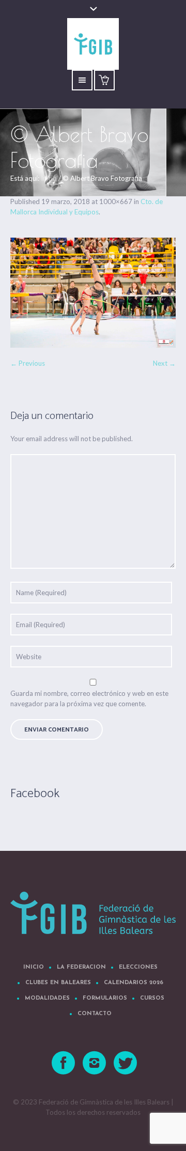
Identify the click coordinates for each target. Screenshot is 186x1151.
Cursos (152, 998)
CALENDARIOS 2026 (133, 983)
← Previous (27, 363)
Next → (164, 363)
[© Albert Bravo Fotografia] (93, 293)
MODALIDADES (47, 998)
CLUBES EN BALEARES (58, 983)
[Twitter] (126, 1063)
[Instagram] (95, 1063)
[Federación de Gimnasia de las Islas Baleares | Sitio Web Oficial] (93, 913)
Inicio (49, 178)
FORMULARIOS (105, 998)
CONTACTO (95, 1014)
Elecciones (138, 967)
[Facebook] (64, 1063)
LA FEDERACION (81, 967)
